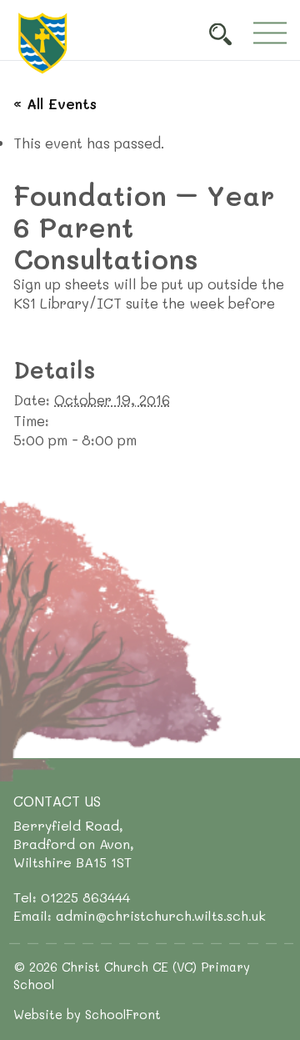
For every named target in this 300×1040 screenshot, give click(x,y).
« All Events (55, 103)
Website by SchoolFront (87, 1014)
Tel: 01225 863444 (71, 897)
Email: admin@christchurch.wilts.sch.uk (139, 915)
